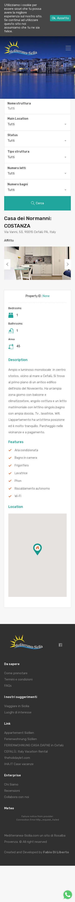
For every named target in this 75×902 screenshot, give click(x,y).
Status (13, 135)
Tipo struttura (18, 151)
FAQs (8, 686)
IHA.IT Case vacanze (19, 764)
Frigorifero (22, 465)
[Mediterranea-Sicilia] (21, 53)
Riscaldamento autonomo (32, 488)
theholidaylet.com (17, 758)
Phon (18, 481)
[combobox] (37, 124)
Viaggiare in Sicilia (16, 706)
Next (68, 264)
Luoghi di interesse (17, 712)
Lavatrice (21, 473)
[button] (41, 555)
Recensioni (12, 791)
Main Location (18, 118)
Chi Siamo (11, 784)
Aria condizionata (26, 450)
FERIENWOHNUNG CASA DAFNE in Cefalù (34, 745)
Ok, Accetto (60, 18)
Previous (7, 264)
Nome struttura (19, 103)
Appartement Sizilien (19, 733)
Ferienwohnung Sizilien (20, 739)
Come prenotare (16, 673)
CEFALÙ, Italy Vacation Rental (26, 751)
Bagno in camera (26, 458)
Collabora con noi (16, 797)
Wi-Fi (18, 496)
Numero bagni (18, 184)
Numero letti (17, 168)
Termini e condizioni (18, 679)
